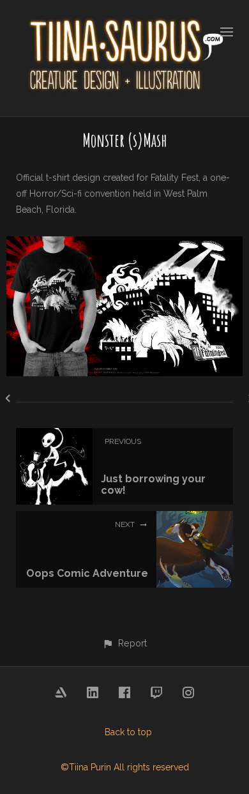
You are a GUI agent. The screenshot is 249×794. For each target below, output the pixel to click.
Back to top (128, 732)
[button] (124, 643)
